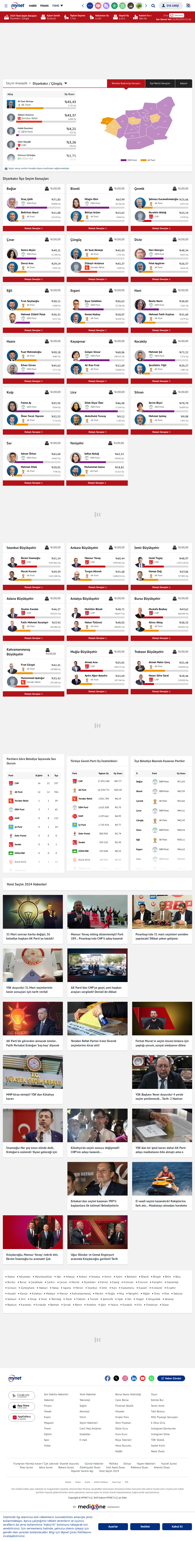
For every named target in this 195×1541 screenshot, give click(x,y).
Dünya (127, 1463)
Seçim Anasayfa (18, 83)
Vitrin (83, 1417)
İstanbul (92, 1288)
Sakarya (177, 1293)
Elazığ (115, 1282)
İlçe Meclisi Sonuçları (160, 83)
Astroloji (85, 1411)
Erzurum (143, 1282)
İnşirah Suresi (169, 1463)
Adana (11, 1276)
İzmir (104, 1288)
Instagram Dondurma (163, 1428)
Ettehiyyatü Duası (90, 1467)
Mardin (99, 1293)
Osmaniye (151, 1304)
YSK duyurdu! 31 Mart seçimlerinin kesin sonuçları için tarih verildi (29, 990)
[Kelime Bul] (122, 5)
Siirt (23, 1299)
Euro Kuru (121, 1434)
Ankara (83, 1276)
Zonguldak (154, 1299)
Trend (47, 1428)
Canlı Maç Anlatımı (90, 1428)
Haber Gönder (173, 1378)
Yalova (114, 1304)
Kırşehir (171, 1288)
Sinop (33, 1299)
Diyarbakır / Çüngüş (47, 83)
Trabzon (81, 1299)
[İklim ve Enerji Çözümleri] (139, 5)
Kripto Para (122, 1417)
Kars (114, 1288)
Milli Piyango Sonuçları (164, 1417)
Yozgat (140, 1299)
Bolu (178, 1276)
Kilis (139, 1304)
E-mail (83, 1440)
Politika (113, 1463)
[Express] (90, 5)
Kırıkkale (41, 1304)
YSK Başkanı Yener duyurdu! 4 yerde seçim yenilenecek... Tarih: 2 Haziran (159, 1096)
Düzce (165, 1304)
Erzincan (128, 1282)
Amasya (70, 1276)
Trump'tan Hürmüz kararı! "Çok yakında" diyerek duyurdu (46, 1463)
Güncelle (178, 15)
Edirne (104, 1282)
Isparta (67, 1288)
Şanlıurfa (108, 1299)
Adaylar (183, 83)
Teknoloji (85, 1400)
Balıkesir (132, 1276)
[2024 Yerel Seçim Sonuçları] (7, 17)
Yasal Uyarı (116, 1482)
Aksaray (169, 1299)
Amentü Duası (162, 1467)
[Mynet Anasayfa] (17, 4)
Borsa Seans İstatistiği (128, 1394)
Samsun (11, 1299)
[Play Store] (21, 1395)
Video (47, 1445)
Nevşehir (133, 1293)
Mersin (79, 1288)
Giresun (11, 1288)
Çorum (63, 1282)
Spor (46, 1440)
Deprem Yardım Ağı (82, 1471)
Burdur (11, 1282)
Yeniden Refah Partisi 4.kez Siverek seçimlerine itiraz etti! (93, 1043)
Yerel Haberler (88, 1394)
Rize (166, 1293)
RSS (126, 1482)
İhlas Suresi (26, 1467)
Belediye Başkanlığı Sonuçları (126, 83)
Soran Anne (157, 1405)
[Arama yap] (153, 5)
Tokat (69, 1299)
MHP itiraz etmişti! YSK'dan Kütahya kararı (30, 1096)
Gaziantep (172, 1282)
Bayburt (12, 1304)
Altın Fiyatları (123, 1422)
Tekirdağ (56, 1299)
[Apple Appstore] (21, 1406)
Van (129, 1299)
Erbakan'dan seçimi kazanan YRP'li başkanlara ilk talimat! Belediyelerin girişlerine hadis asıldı (95, 1205)
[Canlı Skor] (114, 5)
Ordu (157, 1293)
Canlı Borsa (122, 1400)
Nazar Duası (158, 1451)
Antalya (95, 1276)
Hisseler (120, 1411)
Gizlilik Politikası (101, 1482)
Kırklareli (157, 1288)
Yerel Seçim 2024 (109, 1471)
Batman (54, 1304)
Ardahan (91, 1304)
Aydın (119, 1276)
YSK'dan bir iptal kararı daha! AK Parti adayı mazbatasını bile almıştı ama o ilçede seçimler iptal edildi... (161, 1152)
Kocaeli (11, 1293)
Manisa (63, 1293)
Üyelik (87, 1482)
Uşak (120, 1299)
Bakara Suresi (66, 1467)
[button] (6, 6)
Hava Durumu (123, 1445)
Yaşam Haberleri (146, 1463)
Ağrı (59, 1276)
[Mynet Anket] (98, 5)
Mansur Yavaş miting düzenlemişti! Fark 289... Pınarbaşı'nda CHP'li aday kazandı (97, 936)
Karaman (26, 1304)
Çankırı (51, 1282)
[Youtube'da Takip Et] (142, 1378)
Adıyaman (24, 1276)
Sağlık (83, 1405)
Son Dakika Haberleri (56, 1394)
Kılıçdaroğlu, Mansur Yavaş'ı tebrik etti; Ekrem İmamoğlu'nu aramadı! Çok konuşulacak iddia (32, 1259)
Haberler (49, 1400)
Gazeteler (85, 1434)
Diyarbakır (90, 1282)
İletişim (68, 1482)
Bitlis (168, 1276)
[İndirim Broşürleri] (106, 5)
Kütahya (37, 1293)
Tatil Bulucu (158, 1411)
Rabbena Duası (139, 1467)
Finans (48, 1405)
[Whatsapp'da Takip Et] (151, 1378)
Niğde (146, 1293)
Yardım (78, 1482)
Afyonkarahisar (43, 1276)
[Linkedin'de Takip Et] (134, 1378)
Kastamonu (127, 1288)
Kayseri (143, 1288)
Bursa (23, 1282)
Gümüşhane (27, 1288)
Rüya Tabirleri (123, 1440)
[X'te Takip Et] (116, 1378)
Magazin (49, 1422)
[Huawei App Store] (21, 1417)
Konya (23, 1293)
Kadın (47, 1417)
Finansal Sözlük (124, 1405)
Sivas (44, 1299)
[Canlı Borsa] (131, 5)
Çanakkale (36, 1282)
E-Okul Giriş (158, 1422)
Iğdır (103, 1304)
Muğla (111, 1293)
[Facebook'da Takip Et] (107, 1378)
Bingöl (157, 1276)
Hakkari (43, 1288)
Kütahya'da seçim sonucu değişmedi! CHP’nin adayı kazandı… (95, 1150)
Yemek (47, 1411)
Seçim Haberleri (89, 1422)
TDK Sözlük (157, 1440)
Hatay (55, 1288)
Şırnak (67, 1304)
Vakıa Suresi (46, 1467)
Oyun (154, 1394)
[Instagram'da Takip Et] (125, 1378)
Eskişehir (157, 1282)
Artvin (107, 1276)
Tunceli (94, 1299)
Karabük (127, 1304)
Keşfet (118, 1451)
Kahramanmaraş (81, 1293)
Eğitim (48, 1434)
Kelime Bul (157, 1400)
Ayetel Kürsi (158, 1445)
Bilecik (145, 1276)
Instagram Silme (160, 1434)
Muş (121, 1293)
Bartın (78, 1304)
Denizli (75, 1282)
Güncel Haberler (94, 1463)
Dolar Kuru (121, 1428)
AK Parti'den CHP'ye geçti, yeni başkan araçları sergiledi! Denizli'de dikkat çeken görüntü (96, 992)
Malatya (50, 1293)
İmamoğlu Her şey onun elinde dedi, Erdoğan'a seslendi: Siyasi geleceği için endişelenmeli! (31, 1152)
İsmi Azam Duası (115, 1467)
